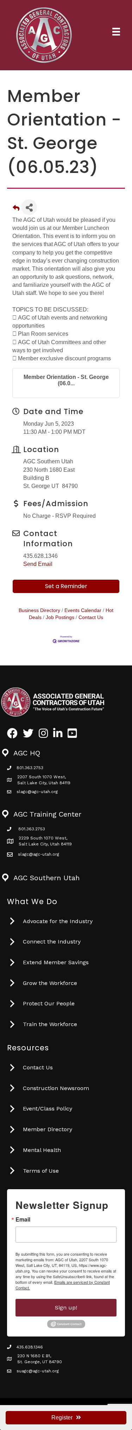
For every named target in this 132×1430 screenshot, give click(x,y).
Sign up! (66, 1307)
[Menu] (116, 31)
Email (22, 1219)
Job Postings (60, 617)
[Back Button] (16, 209)
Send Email (37, 564)
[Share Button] (29, 207)
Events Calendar (82, 610)
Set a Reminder (66, 586)
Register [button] (62, 1418)
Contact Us (90, 617)
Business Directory (39, 610)
